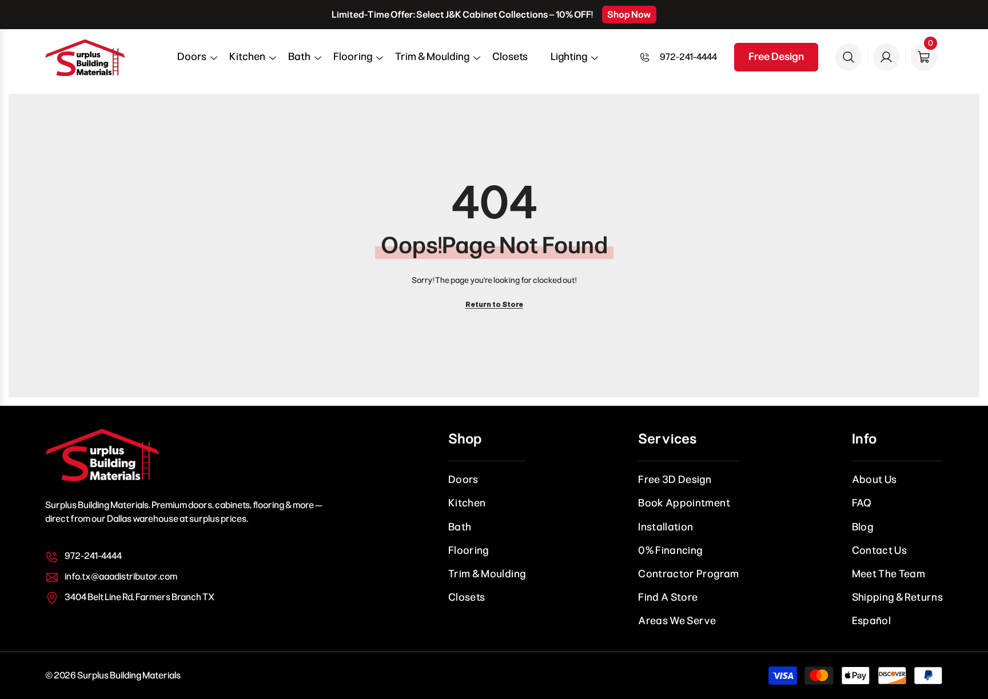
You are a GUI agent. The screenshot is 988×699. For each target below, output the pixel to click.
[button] (192, 60)
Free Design (776, 56)
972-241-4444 (688, 56)
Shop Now (629, 14)
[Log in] (886, 57)
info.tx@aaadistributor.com (121, 576)
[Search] (848, 57)
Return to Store (494, 305)
